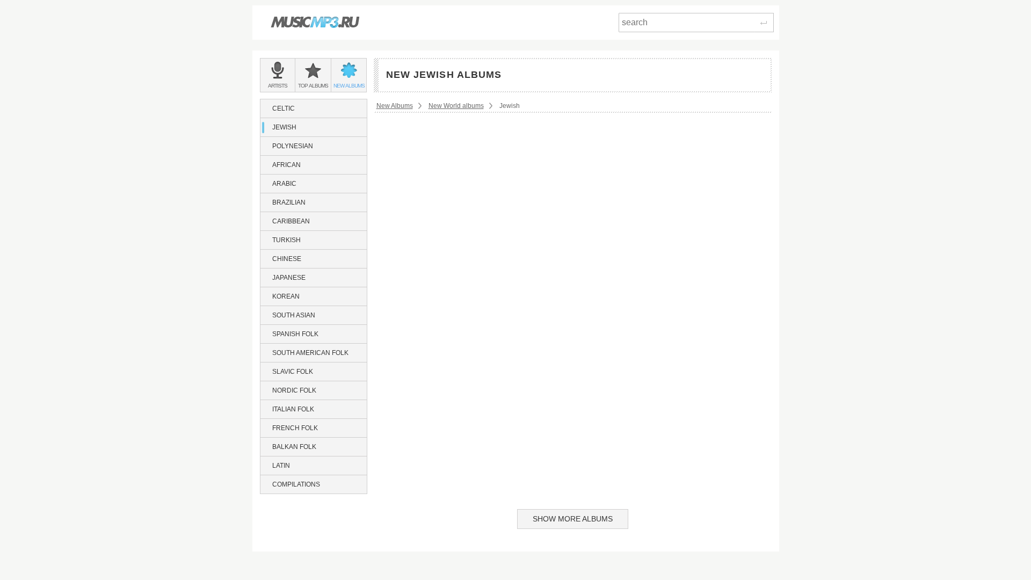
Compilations (296, 484)
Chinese (286, 259)
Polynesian (292, 146)
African (286, 165)
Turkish (286, 240)
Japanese (289, 277)
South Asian (293, 315)
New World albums (456, 106)
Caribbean (291, 221)
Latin (281, 465)
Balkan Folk (294, 447)
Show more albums (573, 518)
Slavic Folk (292, 371)
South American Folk (310, 353)
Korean (286, 296)
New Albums (394, 106)
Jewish (284, 127)
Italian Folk (293, 409)
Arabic (284, 183)
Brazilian (289, 202)
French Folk (295, 428)
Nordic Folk (294, 390)
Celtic (283, 108)
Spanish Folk (295, 334)
